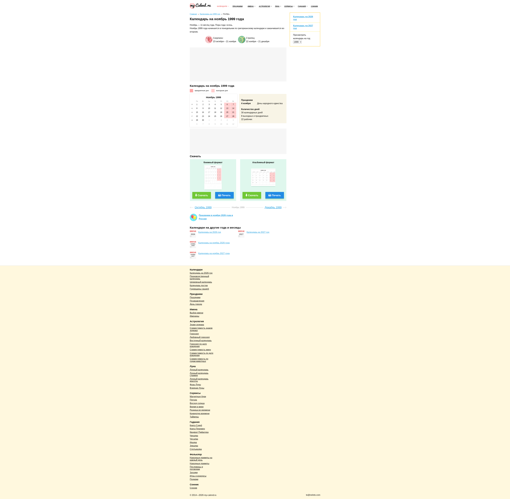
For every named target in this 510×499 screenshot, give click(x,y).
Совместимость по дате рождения (201, 354)
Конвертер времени (199, 413)
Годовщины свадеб (199, 289)
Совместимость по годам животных (199, 360)
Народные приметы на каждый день (201, 459)
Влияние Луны (197, 388)
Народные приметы (199, 463)
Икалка (193, 442)
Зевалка (194, 446)
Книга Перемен (197, 429)
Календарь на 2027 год (258, 232)
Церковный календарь (201, 282)
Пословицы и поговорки (196, 468)
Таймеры (194, 417)
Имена (251, 6)
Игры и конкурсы (198, 476)
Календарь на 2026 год (209, 232)
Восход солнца (197, 403)
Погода (193, 400)
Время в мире (197, 407)
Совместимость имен (200, 350)
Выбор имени (196, 313)
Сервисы (288, 6)
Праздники (238, 6)
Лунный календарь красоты (199, 380)
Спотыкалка (196, 449)
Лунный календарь (199, 370)
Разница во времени (200, 410)
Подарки (194, 479)
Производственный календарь (199, 277)
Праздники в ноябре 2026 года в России (216, 217)
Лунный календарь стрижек (199, 374)
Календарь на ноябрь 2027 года (214, 253)
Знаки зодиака (197, 325)
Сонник (314, 6)
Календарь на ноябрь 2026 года (214, 243)
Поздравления (197, 301)
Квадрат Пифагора (199, 432)
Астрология (264, 6)
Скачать (203, 195)
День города (196, 304)
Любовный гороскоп (200, 337)
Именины (194, 316)
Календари (222, 6)
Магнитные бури (198, 396)
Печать (226, 195)
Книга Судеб (196, 425)
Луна (277, 6)
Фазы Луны (195, 384)
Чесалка (194, 439)
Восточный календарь (201, 340)
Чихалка (194, 436)
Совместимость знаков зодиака (201, 329)
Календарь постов (199, 285)
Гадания (302, 6)
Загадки (194, 472)
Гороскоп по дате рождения (198, 345)
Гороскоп (194, 334)
